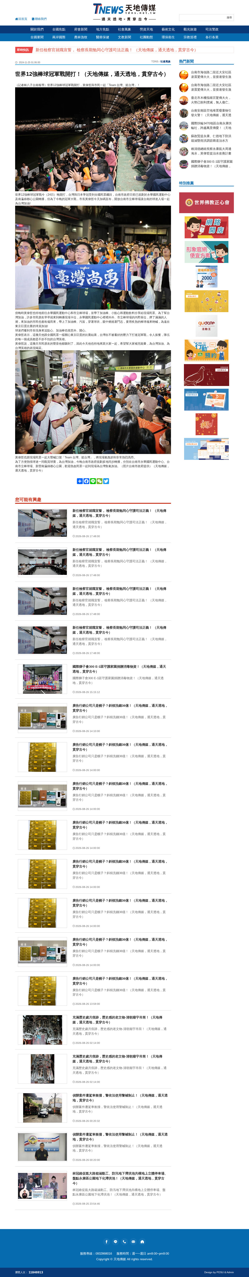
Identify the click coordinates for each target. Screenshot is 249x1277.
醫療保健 (102, 37)
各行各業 (212, 37)
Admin (230, 1272)
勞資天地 (146, 29)
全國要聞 (37, 37)
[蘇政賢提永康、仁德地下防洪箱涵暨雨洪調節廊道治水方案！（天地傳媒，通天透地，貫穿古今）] (183, 138)
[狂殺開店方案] (206, 227)
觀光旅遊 (190, 29)
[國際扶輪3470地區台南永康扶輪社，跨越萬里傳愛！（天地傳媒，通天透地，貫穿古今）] (183, 126)
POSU (220, 1272)
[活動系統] (206, 326)
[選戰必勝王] (206, 301)
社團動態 (146, 37)
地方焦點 (102, 29)
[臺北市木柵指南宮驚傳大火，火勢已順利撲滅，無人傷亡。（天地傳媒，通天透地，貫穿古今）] (183, 100)
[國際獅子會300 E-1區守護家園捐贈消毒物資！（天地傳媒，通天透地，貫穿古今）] (183, 164)
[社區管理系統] (206, 400)
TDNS (154, 61)
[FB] (106, 1241)
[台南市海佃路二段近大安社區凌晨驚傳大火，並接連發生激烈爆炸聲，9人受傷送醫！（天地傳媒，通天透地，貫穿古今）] (183, 74)
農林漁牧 (80, 37)
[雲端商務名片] (206, 277)
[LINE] (115, 1241)
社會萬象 (124, 29)
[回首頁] (124, 12)
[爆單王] (206, 424)
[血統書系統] (206, 375)
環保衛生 (168, 37)
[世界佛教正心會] (206, 203)
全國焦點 (58, 29)
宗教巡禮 (190, 37)
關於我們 (37, 29)
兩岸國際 (58, 37)
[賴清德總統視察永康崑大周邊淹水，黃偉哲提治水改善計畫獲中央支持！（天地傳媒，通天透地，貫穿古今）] (183, 151)
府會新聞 (80, 29)
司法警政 (212, 29)
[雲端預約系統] (206, 350)
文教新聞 (124, 37)
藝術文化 (168, 29)
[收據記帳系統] (206, 449)
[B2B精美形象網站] (206, 252)
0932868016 (104, 1253)
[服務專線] (124, 1241)
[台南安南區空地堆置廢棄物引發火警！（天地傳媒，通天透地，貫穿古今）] (183, 113)
